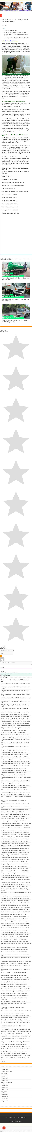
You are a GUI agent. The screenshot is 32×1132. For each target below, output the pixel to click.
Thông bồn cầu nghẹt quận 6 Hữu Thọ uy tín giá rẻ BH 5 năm (15, 780)
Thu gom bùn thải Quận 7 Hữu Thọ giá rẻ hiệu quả (13, 732)
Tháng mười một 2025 (6, 1071)
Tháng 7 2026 (4, 1069)
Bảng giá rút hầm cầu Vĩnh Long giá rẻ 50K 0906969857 (14, 936)
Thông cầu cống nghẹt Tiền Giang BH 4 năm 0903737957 (15, 852)
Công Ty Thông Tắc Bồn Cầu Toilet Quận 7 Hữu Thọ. (18, 37)
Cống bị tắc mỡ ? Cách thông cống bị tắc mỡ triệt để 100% (15, 896)
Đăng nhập (2, 647)
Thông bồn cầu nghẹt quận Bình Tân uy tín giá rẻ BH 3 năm (15, 763)
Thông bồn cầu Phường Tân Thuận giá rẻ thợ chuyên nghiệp (15, 728)
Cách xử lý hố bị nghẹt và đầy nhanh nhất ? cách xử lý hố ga (15, 986)
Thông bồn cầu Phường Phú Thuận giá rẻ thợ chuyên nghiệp (15, 725)
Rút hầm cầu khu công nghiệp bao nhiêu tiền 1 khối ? (13, 914)
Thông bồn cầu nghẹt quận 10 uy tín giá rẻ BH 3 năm (13, 772)
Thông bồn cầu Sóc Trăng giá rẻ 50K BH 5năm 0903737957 (15, 834)
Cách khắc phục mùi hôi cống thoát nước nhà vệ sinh (14, 984)
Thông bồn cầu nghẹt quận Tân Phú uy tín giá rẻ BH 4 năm (15, 761)
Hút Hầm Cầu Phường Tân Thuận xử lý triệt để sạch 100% (15, 718)
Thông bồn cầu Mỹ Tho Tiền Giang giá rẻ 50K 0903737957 (15, 832)
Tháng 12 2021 (4, 1085)
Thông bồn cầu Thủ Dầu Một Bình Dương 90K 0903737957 (15, 859)
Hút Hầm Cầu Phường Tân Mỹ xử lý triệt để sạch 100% (14, 714)
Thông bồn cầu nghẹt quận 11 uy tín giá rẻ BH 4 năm (13, 770)
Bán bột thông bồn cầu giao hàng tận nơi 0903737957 (14, 1001)
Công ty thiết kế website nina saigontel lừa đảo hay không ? (15, 814)
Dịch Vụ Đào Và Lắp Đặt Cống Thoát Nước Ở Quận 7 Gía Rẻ (16, 1048)
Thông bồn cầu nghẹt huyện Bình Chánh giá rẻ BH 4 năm (15, 750)
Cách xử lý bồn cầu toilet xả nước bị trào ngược (12, 1013)
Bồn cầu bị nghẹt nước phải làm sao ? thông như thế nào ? (15, 977)
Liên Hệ (3, 1061)
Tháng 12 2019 (4, 1098)
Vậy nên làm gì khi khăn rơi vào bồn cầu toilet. (16, 32)
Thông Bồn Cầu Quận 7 (16, 1117)
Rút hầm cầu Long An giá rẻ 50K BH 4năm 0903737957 (14, 886)
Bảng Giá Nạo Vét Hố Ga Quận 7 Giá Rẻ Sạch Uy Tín (14, 1053)
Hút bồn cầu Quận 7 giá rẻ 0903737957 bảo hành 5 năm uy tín (16, 1031)
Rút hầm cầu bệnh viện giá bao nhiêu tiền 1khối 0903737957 (15, 909)
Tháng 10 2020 (4, 1087)
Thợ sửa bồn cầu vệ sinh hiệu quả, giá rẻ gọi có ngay (14, 1044)
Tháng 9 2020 (4, 1089)
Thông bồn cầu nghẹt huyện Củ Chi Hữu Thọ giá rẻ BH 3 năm (16, 737)
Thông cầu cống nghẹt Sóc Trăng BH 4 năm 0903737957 (14, 850)
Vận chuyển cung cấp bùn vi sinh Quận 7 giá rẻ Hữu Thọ (14, 734)
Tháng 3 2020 (4, 1096)
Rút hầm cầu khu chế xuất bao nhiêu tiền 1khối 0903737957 (15, 912)
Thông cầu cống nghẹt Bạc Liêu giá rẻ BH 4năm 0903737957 (15, 882)
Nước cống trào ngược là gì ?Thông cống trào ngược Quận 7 (16, 1010)
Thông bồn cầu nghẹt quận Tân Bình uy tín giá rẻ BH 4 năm (15, 765)
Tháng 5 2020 (4, 1094)
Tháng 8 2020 (4, 1092)
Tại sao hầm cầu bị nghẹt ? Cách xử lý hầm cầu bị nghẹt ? (15, 921)
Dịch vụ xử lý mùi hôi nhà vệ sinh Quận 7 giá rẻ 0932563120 (15, 1046)
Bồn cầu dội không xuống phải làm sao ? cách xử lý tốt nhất (15, 988)
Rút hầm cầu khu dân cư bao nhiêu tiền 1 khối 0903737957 (15, 916)
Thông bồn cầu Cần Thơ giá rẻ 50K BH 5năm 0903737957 (15, 825)
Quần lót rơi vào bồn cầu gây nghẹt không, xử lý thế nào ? (15, 803)
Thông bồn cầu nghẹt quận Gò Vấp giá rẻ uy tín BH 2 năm (15, 756)
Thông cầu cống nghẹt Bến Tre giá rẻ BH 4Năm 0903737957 (15, 879)
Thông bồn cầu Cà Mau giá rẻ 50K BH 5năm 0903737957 (15, 839)
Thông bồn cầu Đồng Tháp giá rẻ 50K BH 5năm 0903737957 (15, 836)
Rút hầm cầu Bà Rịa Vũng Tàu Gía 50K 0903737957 (13, 972)
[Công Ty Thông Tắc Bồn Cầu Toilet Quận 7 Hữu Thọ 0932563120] (16, 6)
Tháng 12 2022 (4, 1080)
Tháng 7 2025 (4, 1076)
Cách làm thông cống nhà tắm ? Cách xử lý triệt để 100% (15, 925)
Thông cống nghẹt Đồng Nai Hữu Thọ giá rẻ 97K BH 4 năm (15, 934)
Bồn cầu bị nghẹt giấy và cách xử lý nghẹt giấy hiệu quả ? (15, 1015)
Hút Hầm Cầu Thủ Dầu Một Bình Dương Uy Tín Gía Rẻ (14, 963)
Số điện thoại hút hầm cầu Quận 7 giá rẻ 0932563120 (14, 993)
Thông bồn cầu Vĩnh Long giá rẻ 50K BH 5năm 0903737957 (15, 827)
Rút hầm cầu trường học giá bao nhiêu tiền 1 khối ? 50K (14, 918)
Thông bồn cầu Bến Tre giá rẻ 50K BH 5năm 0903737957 (15, 841)
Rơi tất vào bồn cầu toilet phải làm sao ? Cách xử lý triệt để (15, 907)
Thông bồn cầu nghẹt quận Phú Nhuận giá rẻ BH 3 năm (14, 754)
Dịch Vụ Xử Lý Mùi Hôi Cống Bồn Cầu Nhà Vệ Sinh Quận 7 (15, 1055)
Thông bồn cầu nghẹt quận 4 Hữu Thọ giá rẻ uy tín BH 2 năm (15, 785)
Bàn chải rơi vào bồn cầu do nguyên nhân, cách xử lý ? (14, 930)
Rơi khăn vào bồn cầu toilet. (10, 30)
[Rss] (16, 1119)
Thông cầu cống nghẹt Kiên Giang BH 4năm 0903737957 (15, 868)
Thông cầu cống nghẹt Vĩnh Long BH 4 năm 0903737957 (14, 857)
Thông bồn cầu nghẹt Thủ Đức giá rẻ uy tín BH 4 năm (14, 752)
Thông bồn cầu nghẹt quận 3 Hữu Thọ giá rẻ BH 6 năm (14, 787)
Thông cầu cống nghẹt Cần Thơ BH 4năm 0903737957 (14, 875)
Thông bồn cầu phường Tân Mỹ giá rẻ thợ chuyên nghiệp (15, 723)
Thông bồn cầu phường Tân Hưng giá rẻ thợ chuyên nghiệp (15, 721)
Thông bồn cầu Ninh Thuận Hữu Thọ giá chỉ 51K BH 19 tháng (16, 823)
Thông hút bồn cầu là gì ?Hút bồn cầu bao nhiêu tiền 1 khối (15, 979)
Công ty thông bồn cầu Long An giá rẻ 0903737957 (13, 821)
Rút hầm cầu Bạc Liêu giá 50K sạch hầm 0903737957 (14, 975)
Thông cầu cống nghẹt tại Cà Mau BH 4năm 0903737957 (14, 877)
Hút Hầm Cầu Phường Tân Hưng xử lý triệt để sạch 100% (15, 712)
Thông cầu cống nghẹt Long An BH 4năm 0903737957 (14, 866)
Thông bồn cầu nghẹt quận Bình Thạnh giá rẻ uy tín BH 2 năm (16, 759)
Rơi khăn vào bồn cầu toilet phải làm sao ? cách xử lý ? (14, 905)
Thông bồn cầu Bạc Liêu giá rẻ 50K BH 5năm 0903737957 (15, 843)
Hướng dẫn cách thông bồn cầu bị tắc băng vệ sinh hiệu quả (15, 1019)
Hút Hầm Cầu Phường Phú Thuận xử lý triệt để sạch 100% (15, 716)
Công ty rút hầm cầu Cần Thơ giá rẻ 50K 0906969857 (14, 951)
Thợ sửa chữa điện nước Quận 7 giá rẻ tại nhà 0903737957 (15, 1029)
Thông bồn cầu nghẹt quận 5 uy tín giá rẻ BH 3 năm (13, 783)
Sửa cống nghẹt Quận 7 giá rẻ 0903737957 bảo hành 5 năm (15, 1033)
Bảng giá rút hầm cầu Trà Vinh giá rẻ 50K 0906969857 (14, 939)
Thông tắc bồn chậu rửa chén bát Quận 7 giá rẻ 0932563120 (15, 1042)
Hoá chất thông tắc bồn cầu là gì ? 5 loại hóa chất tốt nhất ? (15, 902)
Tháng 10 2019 (4, 1101)
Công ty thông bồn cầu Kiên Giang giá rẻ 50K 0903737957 (15, 818)
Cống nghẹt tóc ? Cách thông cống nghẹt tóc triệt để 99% (15, 898)
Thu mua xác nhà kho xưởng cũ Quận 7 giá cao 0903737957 (15, 1036)
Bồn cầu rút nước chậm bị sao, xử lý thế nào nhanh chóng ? (15, 991)
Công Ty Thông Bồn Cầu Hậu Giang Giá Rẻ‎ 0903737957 (14, 816)
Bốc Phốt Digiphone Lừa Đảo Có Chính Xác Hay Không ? (15, 794)
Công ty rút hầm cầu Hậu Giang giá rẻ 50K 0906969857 (14, 947)
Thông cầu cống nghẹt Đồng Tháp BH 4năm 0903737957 (15, 873)
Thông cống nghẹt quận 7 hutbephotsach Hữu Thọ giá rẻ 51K (15, 1051)
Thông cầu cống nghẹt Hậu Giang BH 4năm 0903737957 (14, 870)
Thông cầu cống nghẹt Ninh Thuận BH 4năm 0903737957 (15, 864)
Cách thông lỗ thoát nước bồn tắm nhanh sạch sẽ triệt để (15, 900)
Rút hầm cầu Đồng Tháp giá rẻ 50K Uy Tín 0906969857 (14, 949)
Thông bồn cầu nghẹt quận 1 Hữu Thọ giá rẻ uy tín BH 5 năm (15, 792)
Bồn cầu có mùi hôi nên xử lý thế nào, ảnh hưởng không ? (15, 927)
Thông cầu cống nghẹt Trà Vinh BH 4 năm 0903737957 (14, 855)
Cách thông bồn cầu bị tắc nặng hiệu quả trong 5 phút (14, 982)
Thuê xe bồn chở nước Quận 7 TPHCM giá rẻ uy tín (13, 730)
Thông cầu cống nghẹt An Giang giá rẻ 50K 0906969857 (14, 932)
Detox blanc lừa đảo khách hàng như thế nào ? (12, 811)
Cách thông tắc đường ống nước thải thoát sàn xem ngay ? (15, 923)
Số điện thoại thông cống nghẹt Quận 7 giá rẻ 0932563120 (15, 995)
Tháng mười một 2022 (6, 1082)
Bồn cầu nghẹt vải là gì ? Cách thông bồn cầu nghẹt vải (14, 1017)
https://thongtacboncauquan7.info (15, 185)
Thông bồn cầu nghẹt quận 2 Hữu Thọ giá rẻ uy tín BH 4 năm (15, 789)
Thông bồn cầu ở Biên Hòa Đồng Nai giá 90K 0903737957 (15, 861)
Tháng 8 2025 (4, 1073)
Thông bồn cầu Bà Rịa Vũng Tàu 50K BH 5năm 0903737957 (15, 845)
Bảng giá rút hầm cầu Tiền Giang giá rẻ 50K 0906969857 (14, 941)
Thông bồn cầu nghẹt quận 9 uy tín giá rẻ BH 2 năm (13, 775)
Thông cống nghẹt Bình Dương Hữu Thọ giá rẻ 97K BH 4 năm (16, 961)
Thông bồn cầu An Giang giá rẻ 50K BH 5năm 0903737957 (15, 848)
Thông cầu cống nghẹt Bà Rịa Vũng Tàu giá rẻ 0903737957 (15, 884)
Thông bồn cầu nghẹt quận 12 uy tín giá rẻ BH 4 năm (13, 768)
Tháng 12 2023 (4, 1078)
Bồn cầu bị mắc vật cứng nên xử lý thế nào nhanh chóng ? (15, 809)
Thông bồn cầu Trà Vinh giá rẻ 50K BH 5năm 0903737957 (15, 830)
